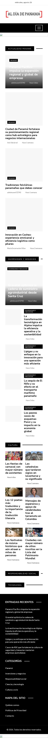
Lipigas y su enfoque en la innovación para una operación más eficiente (33, 357)
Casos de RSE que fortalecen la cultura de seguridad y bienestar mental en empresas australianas (24, 650)
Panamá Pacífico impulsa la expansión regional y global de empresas (22, 610)
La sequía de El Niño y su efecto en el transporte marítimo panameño (33, 388)
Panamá (13, 60)
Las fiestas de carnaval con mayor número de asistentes (14, 468)
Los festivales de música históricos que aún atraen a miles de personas (13, 547)
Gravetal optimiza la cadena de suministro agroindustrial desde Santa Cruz (22, 620)
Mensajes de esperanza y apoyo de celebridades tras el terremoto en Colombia (33, 510)
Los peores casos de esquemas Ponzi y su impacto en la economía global (32, 422)
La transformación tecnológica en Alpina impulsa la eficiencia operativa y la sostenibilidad (33, 325)
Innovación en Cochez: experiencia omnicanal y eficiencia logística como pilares (20, 239)
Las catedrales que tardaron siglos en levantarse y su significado (33, 471)
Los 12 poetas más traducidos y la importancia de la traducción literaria (14, 509)
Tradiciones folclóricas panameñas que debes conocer (23, 186)
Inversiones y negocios (17, 269)
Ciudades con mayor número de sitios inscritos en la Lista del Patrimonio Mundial (34, 549)
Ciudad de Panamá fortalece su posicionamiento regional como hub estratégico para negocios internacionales (22, 133)
